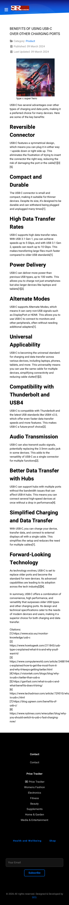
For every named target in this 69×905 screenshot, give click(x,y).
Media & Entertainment (34, 820)
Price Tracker (36, 782)
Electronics (34, 793)
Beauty (34, 804)
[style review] (20, 8)
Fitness (34, 798)
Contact (34, 762)
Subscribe (34, 873)
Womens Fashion (34, 787)
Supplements (35, 809)
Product (30, 41)
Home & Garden (34, 815)
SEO (34, 897)
